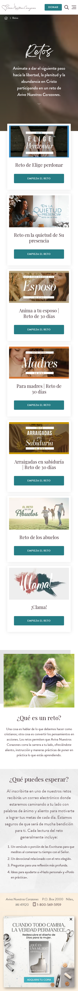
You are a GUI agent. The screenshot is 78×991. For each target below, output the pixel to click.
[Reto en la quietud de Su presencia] (39, 211)
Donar (53, 7)
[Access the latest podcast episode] (39, 104)
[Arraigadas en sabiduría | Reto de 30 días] (39, 438)
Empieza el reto (39, 178)
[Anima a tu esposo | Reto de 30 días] (39, 287)
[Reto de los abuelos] (39, 514)
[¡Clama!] (39, 584)
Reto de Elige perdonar (39, 165)
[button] (74, 7)
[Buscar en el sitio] (66, 7)
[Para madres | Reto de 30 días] (39, 363)
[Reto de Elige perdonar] (39, 141)
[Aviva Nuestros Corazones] (19, 7)
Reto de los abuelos (39, 538)
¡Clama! (39, 608)
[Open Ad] (39, 951)
